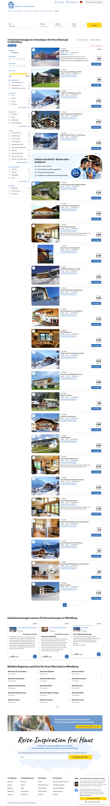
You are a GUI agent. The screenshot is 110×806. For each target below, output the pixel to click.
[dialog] (93, 790)
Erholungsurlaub (21, 141)
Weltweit (10, 791)
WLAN (21, 98)
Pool (21, 95)
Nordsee (10, 781)
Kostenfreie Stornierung (21, 88)
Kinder (21, 117)
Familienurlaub (21, 136)
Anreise (42, 24)
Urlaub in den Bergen (21, 153)
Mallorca (10, 788)
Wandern (21, 172)
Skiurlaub (21, 150)
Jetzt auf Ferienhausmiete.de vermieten (88, 726)
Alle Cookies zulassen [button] (93, 798)
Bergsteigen (21, 175)
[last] (78, 605)
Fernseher (21, 104)
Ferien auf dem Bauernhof (21, 147)
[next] (74, 605)
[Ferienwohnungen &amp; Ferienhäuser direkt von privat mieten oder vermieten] (20, 6)
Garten (21, 101)
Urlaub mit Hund (21, 133)
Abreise (57, 24)
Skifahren (21, 169)
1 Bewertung (70, 54)
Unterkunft (21, 193)
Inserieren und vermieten (61, 781)
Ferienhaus (21, 188)
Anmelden (61, 2)
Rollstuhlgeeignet (21, 123)
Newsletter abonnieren (80, 757)
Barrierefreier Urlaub (21, 144)
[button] (93, 802)
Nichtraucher (21, 120)
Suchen (94, 25)
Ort (10, 24)
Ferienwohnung (21, 191)
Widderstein (64, 51)
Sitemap (10, 794)
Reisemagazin (42, 788)
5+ (24, 59)
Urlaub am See (21, 138)
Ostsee (9, 785)
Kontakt (40, 794)
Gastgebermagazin (59, 785)
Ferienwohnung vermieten (94, 2)
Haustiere (21, 114)
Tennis (21, 178)
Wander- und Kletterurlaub (21, 159)
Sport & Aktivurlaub (21, 156)
